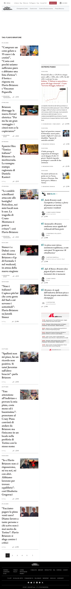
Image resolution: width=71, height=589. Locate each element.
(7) (18, 181)
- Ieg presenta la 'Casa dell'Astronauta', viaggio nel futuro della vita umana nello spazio (54, 321)
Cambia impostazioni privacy (23, 571)
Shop (38, 3)
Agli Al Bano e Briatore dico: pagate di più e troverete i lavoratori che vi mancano (56, 271)
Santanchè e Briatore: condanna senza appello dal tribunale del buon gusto (55, 226)
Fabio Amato (56, 124)
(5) (18, 96)
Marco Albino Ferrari (53, 212)
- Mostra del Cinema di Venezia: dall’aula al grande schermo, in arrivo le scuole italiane (54, 333)
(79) (68, 166)
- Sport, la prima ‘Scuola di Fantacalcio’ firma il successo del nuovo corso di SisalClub (54, 345)
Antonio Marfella (52, 257)
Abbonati (53, 3)
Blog (21, 3)
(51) (47, 306)
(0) (18, 381)
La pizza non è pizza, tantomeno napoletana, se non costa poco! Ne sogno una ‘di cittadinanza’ (56, 249)
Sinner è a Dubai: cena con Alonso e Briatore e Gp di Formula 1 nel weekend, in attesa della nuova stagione (10, 259)
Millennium (25, 3)
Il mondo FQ (43, 3)
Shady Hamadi (51, 278)
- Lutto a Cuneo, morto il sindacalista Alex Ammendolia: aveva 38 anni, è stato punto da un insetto (55, 337)
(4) (68, 144)
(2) (18, 136)
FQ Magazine (32, 3)
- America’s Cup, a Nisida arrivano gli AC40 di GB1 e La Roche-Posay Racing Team (54, 329)
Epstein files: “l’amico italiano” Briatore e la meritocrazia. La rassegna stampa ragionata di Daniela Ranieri (9, 161)
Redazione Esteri (47, 166)
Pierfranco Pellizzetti (53, 233)
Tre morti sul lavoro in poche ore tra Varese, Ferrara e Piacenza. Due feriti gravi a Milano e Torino (49, 178)
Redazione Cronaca (48, 144)
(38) (47, 261)
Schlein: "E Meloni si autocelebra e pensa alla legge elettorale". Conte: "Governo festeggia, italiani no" (54, 83)
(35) (18, 321)
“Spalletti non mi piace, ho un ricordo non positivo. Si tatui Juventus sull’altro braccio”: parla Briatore (10, 365)
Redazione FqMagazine (6, 97)
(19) (18, 547)
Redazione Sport (6, 136)
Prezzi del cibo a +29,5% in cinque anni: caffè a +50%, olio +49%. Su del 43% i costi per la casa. (55, 76)
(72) (47, 282)
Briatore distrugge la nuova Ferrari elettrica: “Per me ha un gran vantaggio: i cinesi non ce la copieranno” (10, 119)
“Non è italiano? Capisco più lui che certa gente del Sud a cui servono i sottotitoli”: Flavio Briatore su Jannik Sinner (10, 301)
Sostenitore (50, 302)
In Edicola (16, 3)
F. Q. (4, 181)
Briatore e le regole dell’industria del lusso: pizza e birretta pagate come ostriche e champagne (56, 294)
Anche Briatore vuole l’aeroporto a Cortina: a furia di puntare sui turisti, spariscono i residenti (56, 204)
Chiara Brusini (46, 124)
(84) (47, 237)
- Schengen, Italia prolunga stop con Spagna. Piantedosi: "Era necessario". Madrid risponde (54, 325)
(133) (68, 123)
